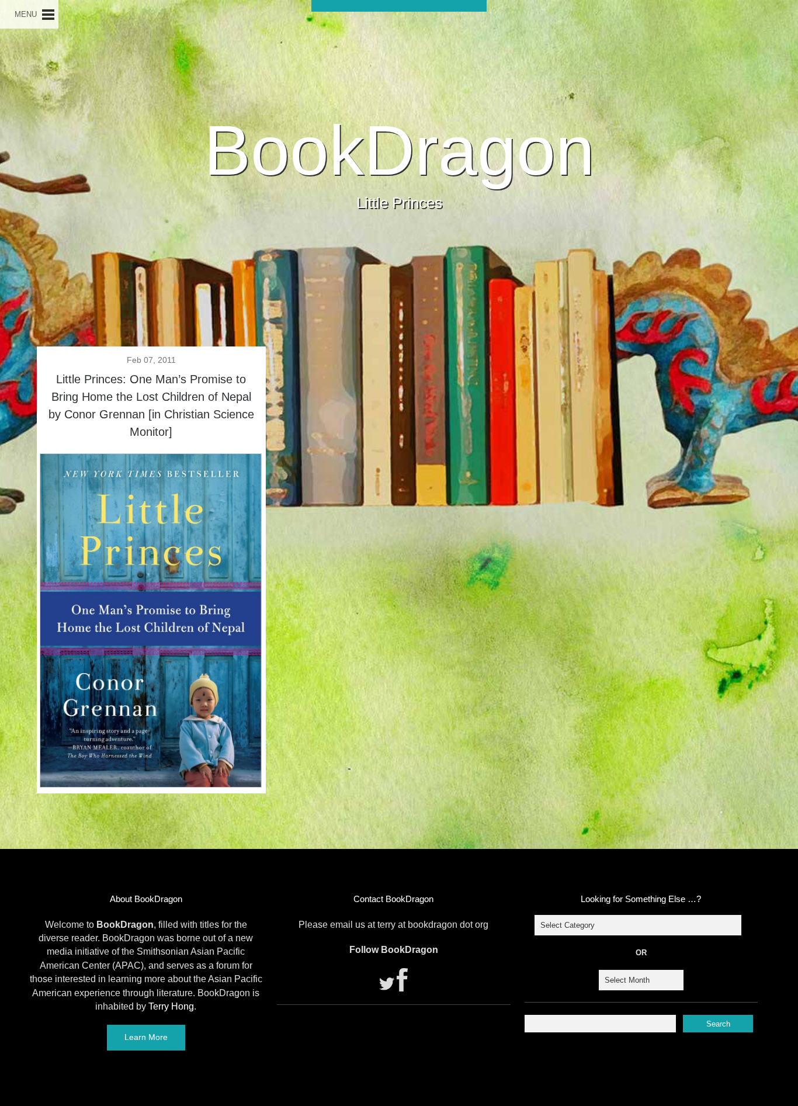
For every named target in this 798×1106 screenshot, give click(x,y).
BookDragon (399, 150)
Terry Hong (171, 1006)
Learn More (146, 1037)
